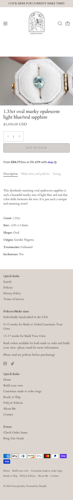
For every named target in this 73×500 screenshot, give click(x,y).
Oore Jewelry (18, 486)
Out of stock (36, 147)
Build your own (13, 385)
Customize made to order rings (22, 391)
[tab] (12, 174)
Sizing (57, 174)
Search (7, 282)
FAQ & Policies (13, 403)
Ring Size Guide (13, 438)
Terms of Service (13, 299)
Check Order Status (15, 432)
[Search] (60, 24)
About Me (9, 409)
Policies (8, 287)
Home (7, 380)
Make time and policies (35, 174)
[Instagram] (5, 363)
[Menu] (5, 23)
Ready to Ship (12, 397)
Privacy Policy (12, 293)
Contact (8, 414)
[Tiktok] (12, 363)
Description (10, 174)
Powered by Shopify (36, 486)
